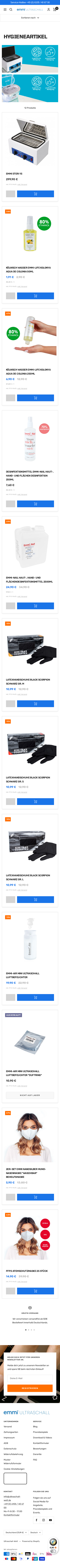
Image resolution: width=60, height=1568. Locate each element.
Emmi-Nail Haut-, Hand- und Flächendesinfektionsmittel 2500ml (29, 579)
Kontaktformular (41, 1443)
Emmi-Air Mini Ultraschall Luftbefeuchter (22, 975)
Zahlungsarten (11, 1432)
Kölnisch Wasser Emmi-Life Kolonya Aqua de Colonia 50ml (28, 269)
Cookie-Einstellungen (14, 1469)
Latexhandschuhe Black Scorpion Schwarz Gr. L (28, 877)
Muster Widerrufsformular (12, 1461)
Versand (8, 1426)
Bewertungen (39, 1448)
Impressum (9, 1437)
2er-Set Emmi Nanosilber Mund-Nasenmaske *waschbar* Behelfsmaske (26, 1173)
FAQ (35, 1459)
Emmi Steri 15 (14, 173)
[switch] (53, 1551)
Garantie (37, 1454)
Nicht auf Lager (30, 1095)
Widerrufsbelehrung (13, 1454)
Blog (35, 1426)
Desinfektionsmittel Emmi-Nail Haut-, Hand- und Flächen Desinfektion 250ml (29, 475)
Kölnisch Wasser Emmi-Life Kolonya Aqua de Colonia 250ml (28, 371)
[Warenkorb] (54, 9)
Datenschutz (10, 1448)
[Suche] (11, 9)
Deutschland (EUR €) (15, 1532)
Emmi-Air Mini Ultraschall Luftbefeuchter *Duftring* (24, 1073)
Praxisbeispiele (40, 1432)
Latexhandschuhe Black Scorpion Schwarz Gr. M (28, 681)
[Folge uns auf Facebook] (36, 1520)
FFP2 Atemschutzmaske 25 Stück (27, 1271)
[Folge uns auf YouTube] (50, 1520)
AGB (6, 1443)
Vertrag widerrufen (15, 1478)
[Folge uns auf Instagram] (43, 1520)
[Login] (48, 9)
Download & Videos (42, 1437)
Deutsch (34, 1532)
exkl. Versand (22, 184)
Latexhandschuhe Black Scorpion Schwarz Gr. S (28, 779)
